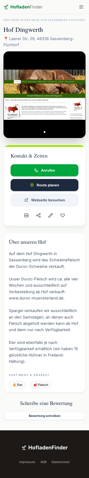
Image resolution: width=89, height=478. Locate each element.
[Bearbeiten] (50, 215)
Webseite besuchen (48, 200)
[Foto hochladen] (26, 215)
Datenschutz (61, 462)
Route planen (48, 185)
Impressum (27, 462)
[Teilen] (38, 215)
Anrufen (48, 170)
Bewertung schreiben (44, 416)
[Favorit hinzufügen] (63, 215)
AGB (43, 462)
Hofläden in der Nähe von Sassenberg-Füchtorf (44, 20)
